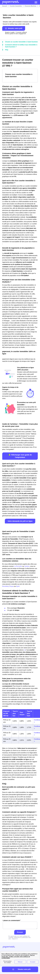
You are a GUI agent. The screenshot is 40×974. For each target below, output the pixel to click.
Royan (11, 586)
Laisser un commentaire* (11, 920)
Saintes (26, 566)
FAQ (6, 50)
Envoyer (20, 932)
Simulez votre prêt (15, 28)
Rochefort (5, 586)
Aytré (18, 586)
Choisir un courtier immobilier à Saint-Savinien (21, 42)
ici (24, 650)
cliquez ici (15, 938)
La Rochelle (18, 566)
